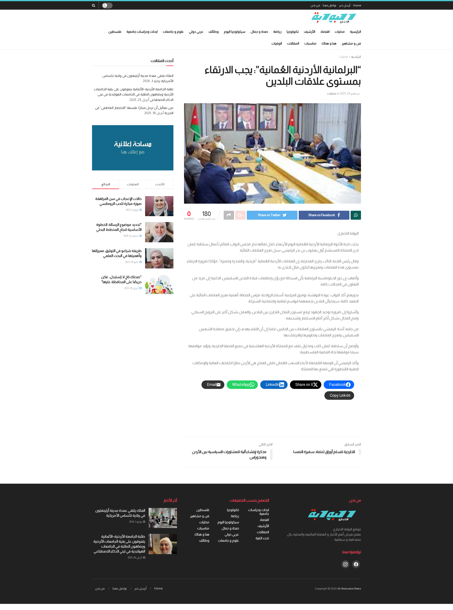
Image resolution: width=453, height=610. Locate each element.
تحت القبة (262, 538)
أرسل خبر (344, 5)
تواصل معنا (329, 5)
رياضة (277, 31)
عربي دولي (196, 31)
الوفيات (277, 43)
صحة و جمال (259, 31)
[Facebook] (356, 564)
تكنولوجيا (293, 31)
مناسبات (310, 43)
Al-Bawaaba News (349, 588)
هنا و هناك (329, 43)
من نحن (315, 5)
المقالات (293, 43)
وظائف (214, 31)
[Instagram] (345, 564)
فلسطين (114, 31)
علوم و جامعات (173, 31)
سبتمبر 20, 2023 (350, 93)
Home (357, 5)
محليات (340, 31)
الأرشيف (309, 31)
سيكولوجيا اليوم (234, 31)
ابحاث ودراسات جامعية (142, 31)
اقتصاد (325, 31)
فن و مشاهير (351, 43)
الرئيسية (355, 31)
